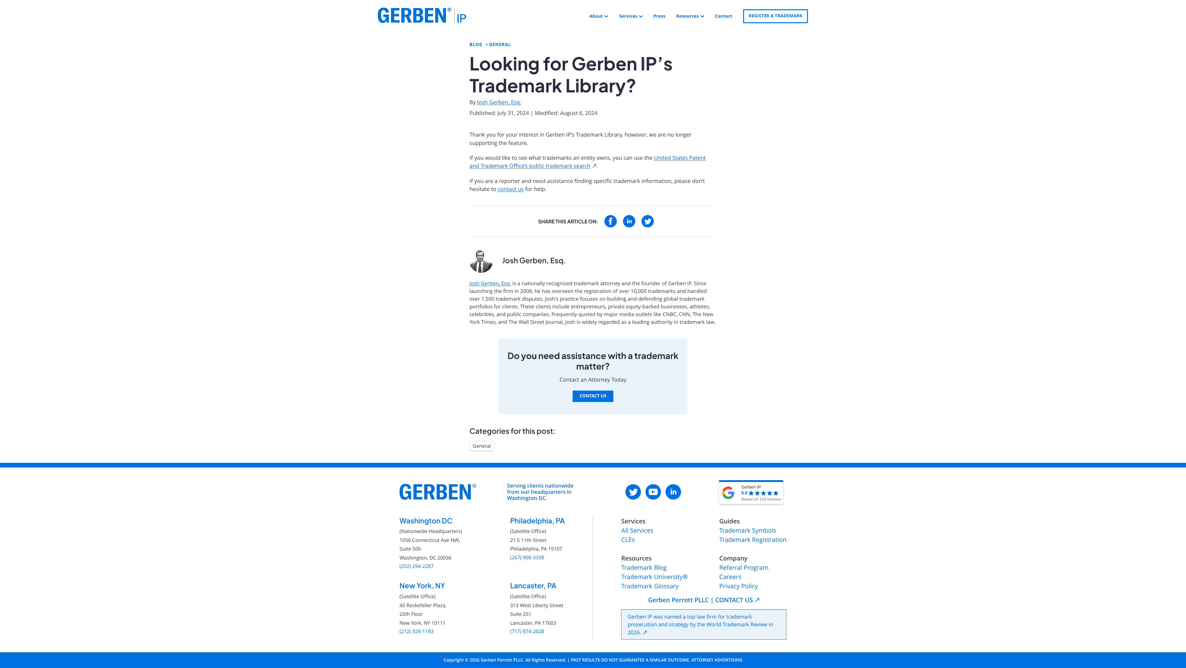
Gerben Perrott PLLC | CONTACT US (700, 600)
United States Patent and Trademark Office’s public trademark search (587, 162)
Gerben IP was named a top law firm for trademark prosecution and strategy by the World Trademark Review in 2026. (700, 624)
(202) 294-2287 (417, 566)
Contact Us (593, 396)
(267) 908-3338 (527, 557)
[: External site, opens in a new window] (610, 221)
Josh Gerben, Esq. (499, 102)
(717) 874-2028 (527, 631)
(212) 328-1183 (417, 631)
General (482, 445)
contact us (511, 189)
